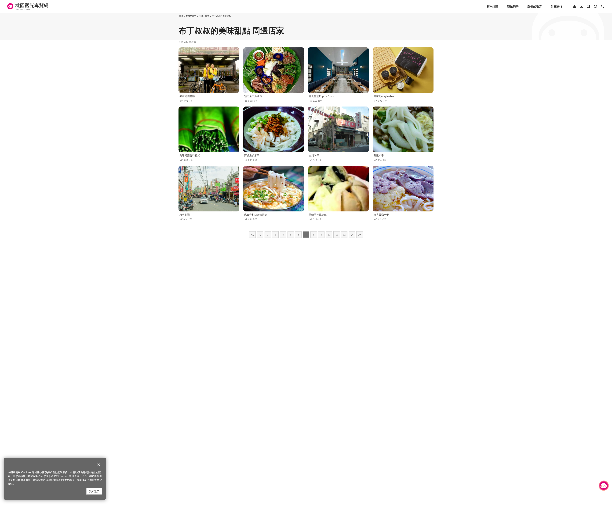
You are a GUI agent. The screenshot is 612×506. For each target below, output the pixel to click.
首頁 (181, 16)
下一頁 (352, 234)
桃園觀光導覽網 (27, 6)
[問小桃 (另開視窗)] (604, 486)
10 (329, 234)
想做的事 (513, 6)
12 (344, 234)
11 (336, 234)
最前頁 (252, 234)
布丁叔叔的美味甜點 (221, 16)
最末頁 (359, 234)
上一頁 (260, 234)
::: (177, 16)
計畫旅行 (556, 6)
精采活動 (492, 6)
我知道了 (94, 491)
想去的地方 (535, 6)
